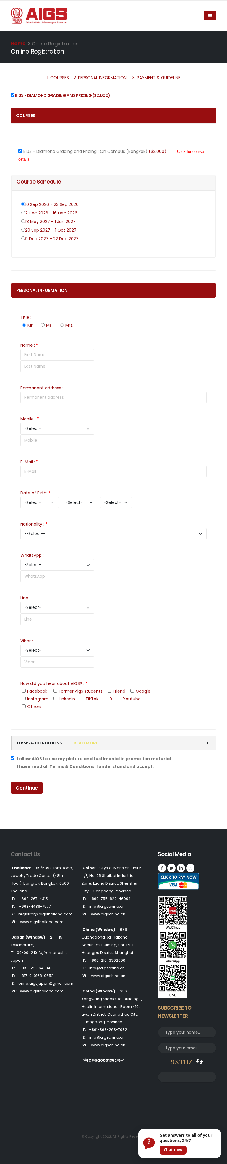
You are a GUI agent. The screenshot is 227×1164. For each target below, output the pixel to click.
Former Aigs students (81, 691)
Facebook (37, 691)
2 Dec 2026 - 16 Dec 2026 (52, 213)
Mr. (30, 325)
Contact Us (25, 854)
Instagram (37, 699)
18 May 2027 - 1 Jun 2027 (51, 222)
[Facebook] (162, 868)
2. (100, 78)
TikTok (91, 699)
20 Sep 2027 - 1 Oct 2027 (51, 230)
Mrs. (69, 325)
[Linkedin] (181, 868)
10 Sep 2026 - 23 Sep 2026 (52, 204)
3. (156, 78)
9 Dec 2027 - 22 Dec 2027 (52, 239)
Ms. (49, 325)
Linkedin (67, 699)
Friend (119, 691)
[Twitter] (171, 868)
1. (58, 78)
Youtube (132, 699)
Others (34, 707)
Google (143, 691)
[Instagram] (190, 868)
